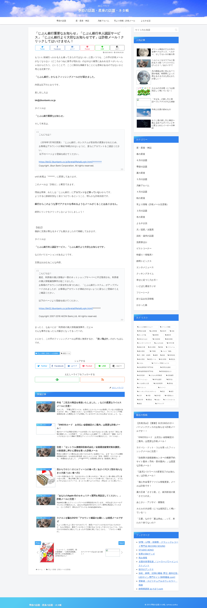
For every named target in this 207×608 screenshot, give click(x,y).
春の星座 (140, 154)
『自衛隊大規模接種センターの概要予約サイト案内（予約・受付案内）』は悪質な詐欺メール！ (155, 461)
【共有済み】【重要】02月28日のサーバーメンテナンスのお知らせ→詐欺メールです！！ (155, 427)
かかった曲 (141, 305)
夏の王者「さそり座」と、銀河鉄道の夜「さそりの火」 (155, 494)
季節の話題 (141, 166)
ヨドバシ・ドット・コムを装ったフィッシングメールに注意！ (155, 449)
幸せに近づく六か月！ (147, 280)
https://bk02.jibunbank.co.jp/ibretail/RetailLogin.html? (66, 162)
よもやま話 (141, 223)
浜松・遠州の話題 (145, 236)
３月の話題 (141, 210)
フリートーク (142, 292)
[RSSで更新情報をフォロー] (102, 379)
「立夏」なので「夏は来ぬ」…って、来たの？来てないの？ (155, 520)
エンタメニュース (145, 267)
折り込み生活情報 (145, 299)
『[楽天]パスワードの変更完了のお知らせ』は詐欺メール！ (155, 473)
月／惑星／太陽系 (145, 229)
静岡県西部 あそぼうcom (151, 589)
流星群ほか (141, 242)
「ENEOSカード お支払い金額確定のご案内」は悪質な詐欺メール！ (155, 439)
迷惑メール (66, 353)
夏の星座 (140, 173)
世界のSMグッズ (147, 554)
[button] (176, 29)
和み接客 (143, 557)
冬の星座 (140, 217)
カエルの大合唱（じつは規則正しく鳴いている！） (155, 510)
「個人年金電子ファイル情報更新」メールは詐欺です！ (155, 484)
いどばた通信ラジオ (146, 286)
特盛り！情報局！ (145, 254)
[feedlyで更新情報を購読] (57, 379)
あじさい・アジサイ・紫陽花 (150, 502)
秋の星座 (140, 198)
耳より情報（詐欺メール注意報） (48, 353)
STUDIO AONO (146, 550)
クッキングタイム (145, 273)
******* (98, 162)
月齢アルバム (142, 185)
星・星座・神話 (144, 147)
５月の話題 (141, 179)
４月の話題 (141, 191)
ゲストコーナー (144, 248)
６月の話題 (141, 160)
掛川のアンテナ (146, 569)
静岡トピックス (144, 261)
